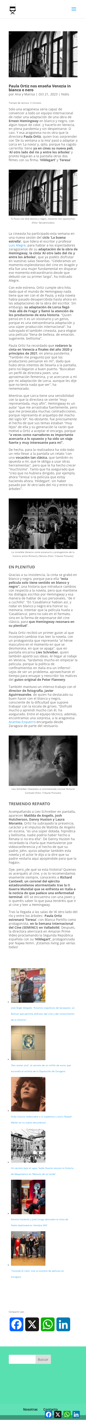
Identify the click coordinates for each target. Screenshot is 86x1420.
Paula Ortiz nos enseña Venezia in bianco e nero (40, 88)
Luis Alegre (17, 245)
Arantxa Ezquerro (22, 722)
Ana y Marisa (25, 94)
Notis (65, 94)
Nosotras (30, 1409)
